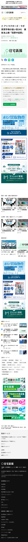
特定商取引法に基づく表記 (7, 492)
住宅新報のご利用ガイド (7, 514)
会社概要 (3, 484)
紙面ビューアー (4, 455)
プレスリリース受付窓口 (7, 530)
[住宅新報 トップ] (8, 12)
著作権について (5, 499)
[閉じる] (25, 18)
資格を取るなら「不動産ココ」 (8, 441)
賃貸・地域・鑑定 (9, 425)
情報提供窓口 (4, 535)
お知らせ (3, 486)
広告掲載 (3, 524)
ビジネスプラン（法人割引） (8, 522)
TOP (2, 425)
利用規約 (16, 99)
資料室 (2, 527)
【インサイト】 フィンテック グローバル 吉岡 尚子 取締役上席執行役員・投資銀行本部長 (8, 252)
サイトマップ (4, 507)
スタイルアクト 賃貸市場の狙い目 (10, 37)
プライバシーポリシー (6, 494)
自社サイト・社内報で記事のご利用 (9, 537)
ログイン (23, 12)
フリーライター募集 (6, 532)
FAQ (2, 502)
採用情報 (3, 489)
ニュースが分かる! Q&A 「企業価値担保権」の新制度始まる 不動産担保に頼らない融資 (9, 210)
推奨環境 (3, 517)
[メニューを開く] (2, 12)
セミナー (3, 444)
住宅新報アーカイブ (6, 452)
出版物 (2, 450)
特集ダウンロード (5, 446)
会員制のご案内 (5, 519)
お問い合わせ (4, 505)
